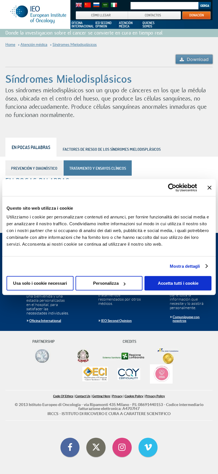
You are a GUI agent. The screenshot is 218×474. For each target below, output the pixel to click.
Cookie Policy (134, 396)
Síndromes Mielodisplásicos (75, 44)
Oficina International (45, 320)
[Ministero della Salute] (83, 356)
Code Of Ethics (63, 396)
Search (204, 5)
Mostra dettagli (185, 266)
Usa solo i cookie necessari (40, 283)
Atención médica (33, 44)
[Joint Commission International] (168, 356)
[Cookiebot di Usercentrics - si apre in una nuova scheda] (172, 187)
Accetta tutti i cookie (178, 283)
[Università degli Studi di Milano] (42, 356)
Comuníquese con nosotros (186, 318)
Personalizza (106, 283)
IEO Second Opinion (116, 320)
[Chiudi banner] (209, 188)
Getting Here (101, 396)
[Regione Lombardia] (124, 356)
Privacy (117, 396)
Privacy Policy (155, 396)
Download (198, 59)
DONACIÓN (196, 15)
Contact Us (82, 396)
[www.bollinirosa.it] (161, 374)
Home (10, 44)
